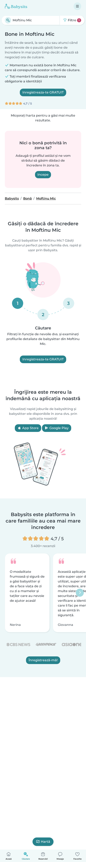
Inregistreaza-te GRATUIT (43, 92)
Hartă (45, 842)
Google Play (59, 428)
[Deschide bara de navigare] (77, 6)
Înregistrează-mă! (43, 660)
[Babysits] (16, 6)
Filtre (73, 20)
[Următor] (80, 593)
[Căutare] (8, 20)
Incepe (43, 174)
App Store (30, 428)
